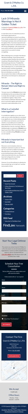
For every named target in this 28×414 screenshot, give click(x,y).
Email (3, 295)
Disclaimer (4, 315)
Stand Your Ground (10, 183)
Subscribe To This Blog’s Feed (13, 221)
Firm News (9, 29)
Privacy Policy (17, 410)
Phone (3, 287)
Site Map (10, 410)
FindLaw (21, 411)
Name (3, 280)
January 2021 (8, 199)
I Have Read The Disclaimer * (11, 319)
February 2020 (9, 204)
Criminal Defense (9, 211)
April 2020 (7, 202)
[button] (25, 11)
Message (4, 302)
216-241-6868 (9, 10)
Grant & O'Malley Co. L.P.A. (15, 27)
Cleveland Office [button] (14, 356)
